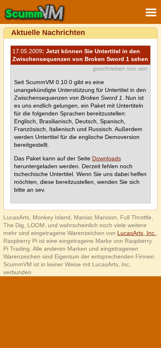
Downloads (106, 158)
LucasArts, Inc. (136, 233)
